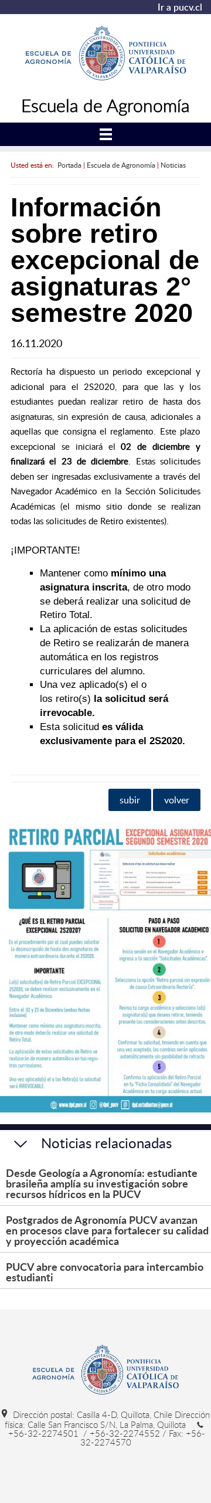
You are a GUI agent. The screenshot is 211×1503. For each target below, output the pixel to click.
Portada (69, 164)
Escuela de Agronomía (121, 164)
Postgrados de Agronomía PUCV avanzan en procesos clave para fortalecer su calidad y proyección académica (107, 1230)
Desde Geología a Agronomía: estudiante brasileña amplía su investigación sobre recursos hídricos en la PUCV (102, 1183)
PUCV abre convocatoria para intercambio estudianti (104, 1271)
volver (176, 799)
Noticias (173, 164)
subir (130, 799)
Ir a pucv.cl (180, 7)
